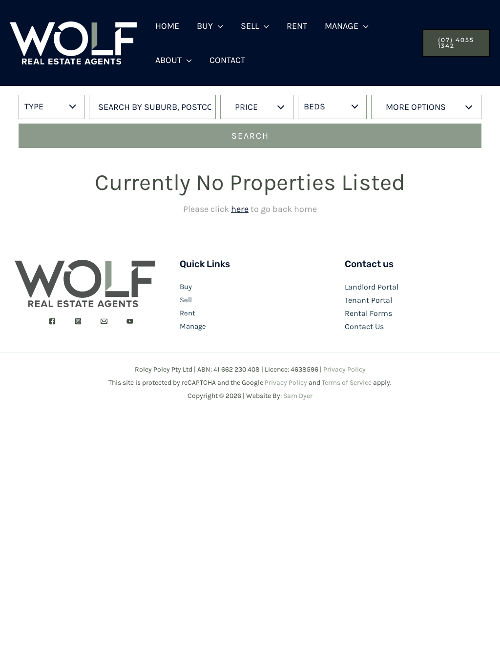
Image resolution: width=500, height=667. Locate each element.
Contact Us (364, 326)
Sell (186, 299)
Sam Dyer (297, 396)
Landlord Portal (371, 287)
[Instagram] (78, 321)
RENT (297, 26)
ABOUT (168, 60)
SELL (250, 26)
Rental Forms (368, 313)
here (240, 209)
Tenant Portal (368, 300)
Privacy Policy (344, 369)
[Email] (104, 321)
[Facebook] (52, 321)
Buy (186, 286)
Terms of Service (347, 382)
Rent (187, 313)
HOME (167, 26)
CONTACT (227, 60)
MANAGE (341, 26)
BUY (205, 26)
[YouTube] (130, 321)
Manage (193, 326)
